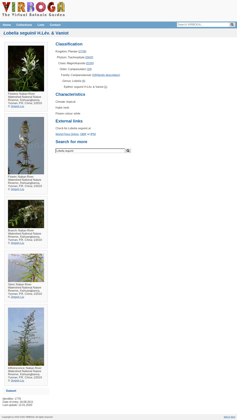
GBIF (83, 134)
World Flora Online (67, 134)
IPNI (93, 134)
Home (7, 25)
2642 (89, 57)
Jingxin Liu (17, 106)
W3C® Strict (229, 417)
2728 (82, 51)
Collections (24, 25)
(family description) (108, 75)
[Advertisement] (183, 10)
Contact (55, 25)
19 (89, 69)
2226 (90, 63)
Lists (40, 25)
